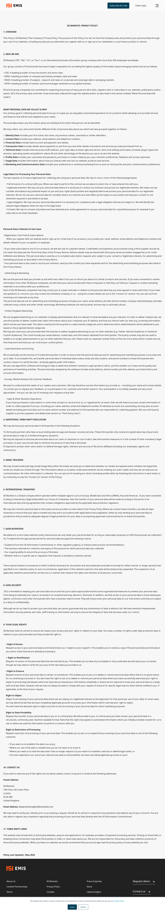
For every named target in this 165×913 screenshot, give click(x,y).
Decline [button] (83, 907)
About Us (10, 881)
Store (89, 886)
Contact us (139, 891)
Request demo (141, 881)
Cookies (50, 891)
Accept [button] (72, 907)
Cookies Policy (119, 901)
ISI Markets (52, 881)
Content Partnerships (16, 886)
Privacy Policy (53, 886)
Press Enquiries (94, 881)
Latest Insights (94, 891)
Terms (9, 891)
